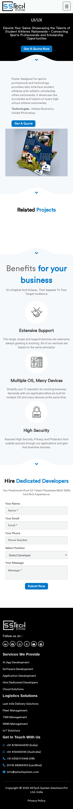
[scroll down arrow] (36, 463)
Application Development (19, 675)
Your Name (12, 503)
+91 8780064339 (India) (22, 745)
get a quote (23, 123)
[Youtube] (34, 644)
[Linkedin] (5, 644)
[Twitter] (27, 644)
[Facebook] (12, 644)
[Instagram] (20, 644)
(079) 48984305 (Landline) (24, 765)
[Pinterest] (41, 644)
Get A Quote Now (36, 48)
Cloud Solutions (13, 689)
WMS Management (15, 723)
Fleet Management (15, 710)
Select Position (15, 548)
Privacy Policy (36, 800)
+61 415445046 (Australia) (24, 752)
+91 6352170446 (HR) (21, 758)
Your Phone (12, 533)
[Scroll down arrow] (36, 59)
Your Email (12, 518)
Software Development (18, 669)
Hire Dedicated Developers (20, 682)
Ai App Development (16, 662)
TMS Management (15, 717)
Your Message (14, 562)
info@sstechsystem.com (23, 772)
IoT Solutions (11, 730)
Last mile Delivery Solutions (20, 703)
